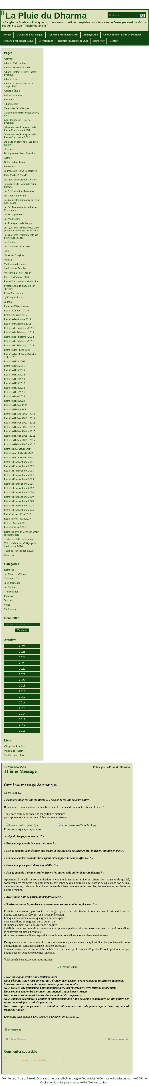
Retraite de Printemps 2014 (19, 336)
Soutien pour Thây (14, 755)
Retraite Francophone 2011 (19, 461)
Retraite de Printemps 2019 (19, 345)
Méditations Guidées (15, 268)
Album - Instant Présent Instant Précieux (20, 73)
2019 (22, 685)
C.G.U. (140, 1078)
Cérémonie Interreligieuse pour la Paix (21, 114)
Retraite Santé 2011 (15, 523)
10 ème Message (17, 1039)
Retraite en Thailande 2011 (18, 453)
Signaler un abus (122, 1078)
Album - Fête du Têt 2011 (18, 67)
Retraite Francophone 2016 (19, 483)
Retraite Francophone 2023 (73, 40)
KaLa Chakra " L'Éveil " (15, 175)
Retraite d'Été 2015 (14, 383)
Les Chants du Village (15, 195)
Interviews (9, 166)
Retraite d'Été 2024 (14, 400)
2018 (22, 691)
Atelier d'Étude (12, 90)
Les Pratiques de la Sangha (18, 223)
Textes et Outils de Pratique (19, 539)
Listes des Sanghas (14, 255)
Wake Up (9, 555)
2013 (22, 719)
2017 (22, 696)
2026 (22, 646)
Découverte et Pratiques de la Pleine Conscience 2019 (20, 136)
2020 (22, 679)
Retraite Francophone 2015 (19, 479)
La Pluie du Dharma (46, 15)
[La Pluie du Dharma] (2, 13)
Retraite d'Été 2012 (14, 370)
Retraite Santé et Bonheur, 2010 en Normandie (21, 533)
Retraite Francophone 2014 (19, 475)
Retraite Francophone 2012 (19, 466)
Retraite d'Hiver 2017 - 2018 (19, 444)
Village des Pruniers (14, 746)
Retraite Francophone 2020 (19, 501)
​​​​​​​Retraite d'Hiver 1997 (15, 409)
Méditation (10, 609)
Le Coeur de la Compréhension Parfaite (20, 185)
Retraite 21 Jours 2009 (16, 310)
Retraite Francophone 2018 (19, 492)
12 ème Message (116, 1039)
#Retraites (14, 1029)
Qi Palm (8, 301)
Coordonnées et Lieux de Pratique (122, 34)
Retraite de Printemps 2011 (19, 328)
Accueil (7, 34)
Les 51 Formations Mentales (19, 191)
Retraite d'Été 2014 (14, 378)
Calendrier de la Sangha (30, 34)
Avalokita (9, 99)
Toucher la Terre (13, 578)
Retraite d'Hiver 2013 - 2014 (19, 426)
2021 (22, 674)
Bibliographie (90, 34)
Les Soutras (10, 242)
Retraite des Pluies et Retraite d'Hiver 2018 (20, 356)
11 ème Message (20, 771)
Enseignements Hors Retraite (19, 153)
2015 (22, 708)
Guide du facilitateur (15, 162)
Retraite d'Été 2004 (14, 361)
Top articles (88, 1078)
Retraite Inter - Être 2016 (17, 514)
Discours (8, 149)
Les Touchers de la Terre (17, 246)
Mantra (8, 259)
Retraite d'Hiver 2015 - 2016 (19, 435)
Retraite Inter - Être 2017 (17, 518)
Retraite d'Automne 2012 (17, 319)
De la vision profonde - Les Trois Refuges (21, 143)
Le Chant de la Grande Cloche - (20, 179)
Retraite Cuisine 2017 (15, 314)
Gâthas (8, 157)
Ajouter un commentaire (34, 1060)
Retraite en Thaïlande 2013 (18, 457)
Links (6, 250)
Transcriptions (12, 591)
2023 (22, 663)
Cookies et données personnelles (59, 1082)
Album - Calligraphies (15, 63)
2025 (22, 651)
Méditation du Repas (15, 263)
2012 (22, 725)
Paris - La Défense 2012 (16, 277)
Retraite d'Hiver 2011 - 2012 (19, 418)
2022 (22, 668)
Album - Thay (11, 79)
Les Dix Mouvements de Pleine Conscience (20, 209)
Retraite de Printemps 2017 (19, 341)
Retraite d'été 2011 (14, 365)
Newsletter (98, 40)
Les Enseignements (14, 214)
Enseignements (12, 582)
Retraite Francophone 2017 (19, 488)
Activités (8, 58)
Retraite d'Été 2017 (14, 392)
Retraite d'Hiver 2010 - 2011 (19, 413)
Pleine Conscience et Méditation (21, 281)
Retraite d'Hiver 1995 (15, 405)
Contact (114, 40)
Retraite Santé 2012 (15, 527)
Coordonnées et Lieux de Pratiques (17, 121)
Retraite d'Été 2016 (14, 387)
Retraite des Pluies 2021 (17, 349)
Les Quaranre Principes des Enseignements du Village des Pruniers (22, 229)
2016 (22, 702)
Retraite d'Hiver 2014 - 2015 (19, 431)
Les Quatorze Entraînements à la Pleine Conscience (21, 236)
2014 (22, 713)
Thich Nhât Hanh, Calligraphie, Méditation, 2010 (20, 545)
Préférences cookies (95, 1082)
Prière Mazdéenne (13, 293)
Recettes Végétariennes (16, 306)
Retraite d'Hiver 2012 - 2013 (19, 422)
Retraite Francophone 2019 (19, 496)
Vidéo (7, 604)
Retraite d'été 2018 (14, 396)
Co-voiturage (46, 40)
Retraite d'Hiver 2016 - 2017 (19, 440)
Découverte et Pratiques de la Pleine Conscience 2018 (20, 129)
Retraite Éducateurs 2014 (18, 448)
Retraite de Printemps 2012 (19, 332)
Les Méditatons (12, 218)
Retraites (9, 569)
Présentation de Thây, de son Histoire (19, 287)
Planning (8, 595)
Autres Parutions (13, 95)
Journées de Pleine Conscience (20, 170)
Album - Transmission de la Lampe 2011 (18, 85)
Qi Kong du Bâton (13, 297)
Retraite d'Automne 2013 (17, 323)
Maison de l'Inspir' (13, 750)
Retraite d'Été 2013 (14, 374)
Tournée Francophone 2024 (63, 34)
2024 (22, 657)
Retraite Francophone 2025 (18, 40)
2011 (22, 730)
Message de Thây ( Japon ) (18, 272)
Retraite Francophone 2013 (19, 470)
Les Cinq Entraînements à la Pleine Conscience (22, 201)
